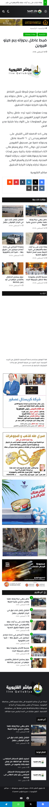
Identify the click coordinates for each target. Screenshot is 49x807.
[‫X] (35, 182)
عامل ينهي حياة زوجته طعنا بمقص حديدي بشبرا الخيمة (36, 222)
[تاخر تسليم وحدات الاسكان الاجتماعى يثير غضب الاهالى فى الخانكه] (38, 775)
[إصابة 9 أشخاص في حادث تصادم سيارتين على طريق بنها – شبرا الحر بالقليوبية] (12, 239)
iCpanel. (15, 791)
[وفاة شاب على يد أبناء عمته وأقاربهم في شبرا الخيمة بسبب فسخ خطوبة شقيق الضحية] (36, 239)
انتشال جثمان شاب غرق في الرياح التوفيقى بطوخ (13, 221)
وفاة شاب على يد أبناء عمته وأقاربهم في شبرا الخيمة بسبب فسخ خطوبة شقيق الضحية (37, 251)
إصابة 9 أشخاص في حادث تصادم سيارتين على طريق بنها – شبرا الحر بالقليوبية (12, 250)
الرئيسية (41, 28)
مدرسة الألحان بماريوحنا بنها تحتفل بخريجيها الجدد (36, 278)
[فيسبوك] (42, 182)
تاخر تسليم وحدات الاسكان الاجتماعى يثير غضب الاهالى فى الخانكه (16, 774)
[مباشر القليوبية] (34, 12)
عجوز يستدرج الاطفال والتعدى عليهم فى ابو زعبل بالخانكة (14, 280)
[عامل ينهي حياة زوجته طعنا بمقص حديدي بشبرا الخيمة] (36, 211)
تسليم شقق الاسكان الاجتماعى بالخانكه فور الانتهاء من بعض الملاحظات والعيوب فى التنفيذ (16, 761)
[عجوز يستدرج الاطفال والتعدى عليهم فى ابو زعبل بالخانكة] (12, 268)
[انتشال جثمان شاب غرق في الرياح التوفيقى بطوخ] (12, 211)
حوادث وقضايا (30, 34)
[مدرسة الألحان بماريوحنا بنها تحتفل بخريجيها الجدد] (36, 268)
